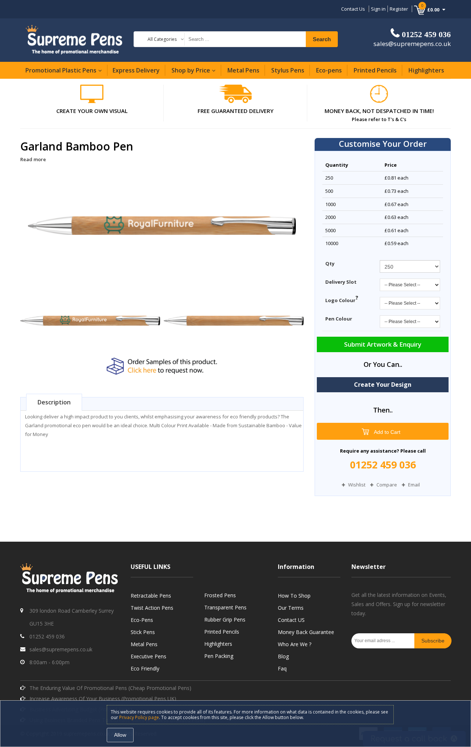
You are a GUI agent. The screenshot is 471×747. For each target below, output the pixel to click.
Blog (283, 656)
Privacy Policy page (139, 717)
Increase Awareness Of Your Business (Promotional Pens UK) (102, 698)
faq (282, 668)
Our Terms (291, 607)
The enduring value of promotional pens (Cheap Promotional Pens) (110, 687)
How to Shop (294, 595)
